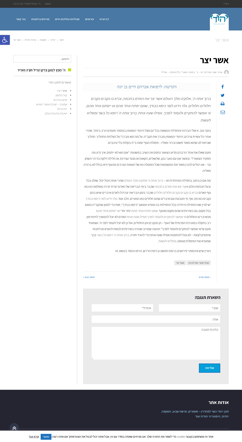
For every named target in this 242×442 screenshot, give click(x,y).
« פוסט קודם (205, 277)
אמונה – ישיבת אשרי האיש (51, 104)
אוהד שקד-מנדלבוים (198, 262)
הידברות (62, 108)
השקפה (43, 40)
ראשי (62, 40)
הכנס (48, 3)
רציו (59, 90)
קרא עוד (34, 436)
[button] (5, 40)
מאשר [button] (46, 436)
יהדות (53, 40)
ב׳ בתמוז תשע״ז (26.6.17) (184, 72)
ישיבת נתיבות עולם (56, 113)
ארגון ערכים (60, 99)
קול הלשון (61, 95)
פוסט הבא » (89, 277)
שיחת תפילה (30, 40)
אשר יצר (180, 262)
